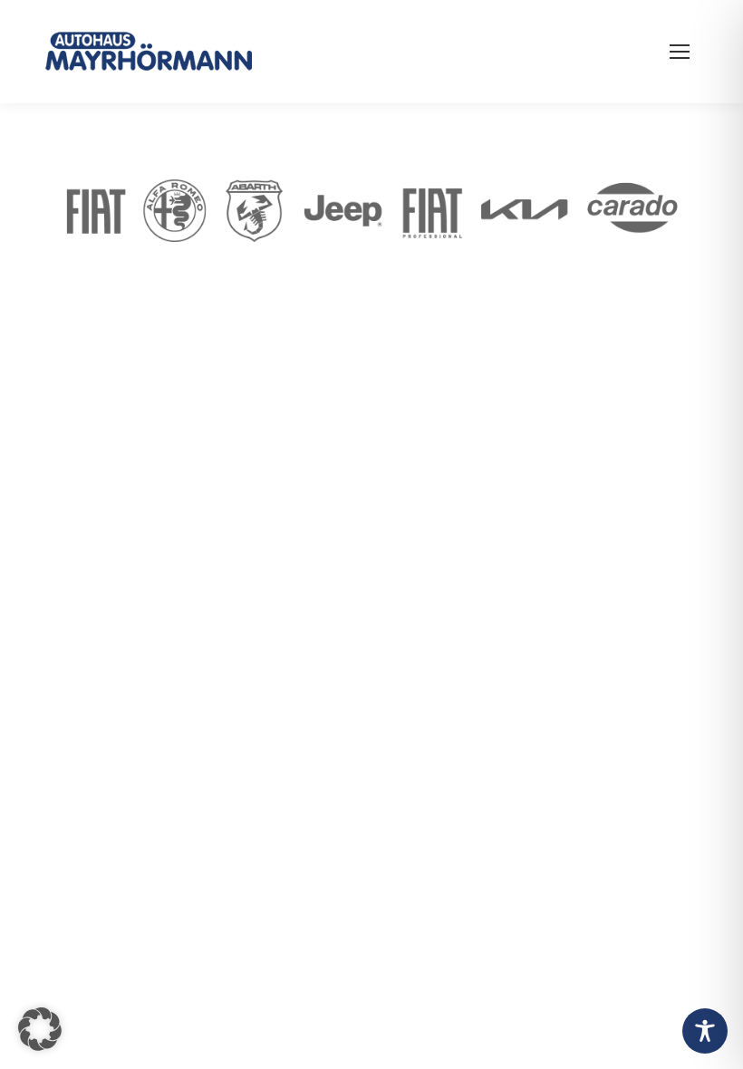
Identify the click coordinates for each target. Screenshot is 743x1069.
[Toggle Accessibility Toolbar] (704, 1030)
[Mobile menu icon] (679, 52)
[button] (40, 1029)
